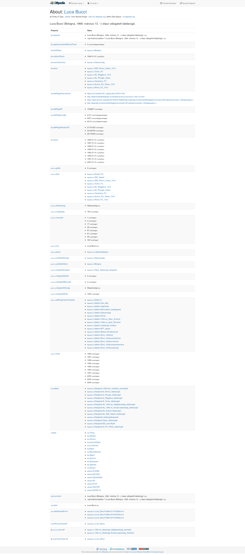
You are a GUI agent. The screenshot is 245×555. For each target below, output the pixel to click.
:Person (91, 439)
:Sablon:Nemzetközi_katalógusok (104, 309)
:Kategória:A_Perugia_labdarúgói (104, 394)
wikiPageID (56, 109)
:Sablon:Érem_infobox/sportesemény (105, 344)
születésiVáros (59, 264)
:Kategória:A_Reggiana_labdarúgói (104, 398)
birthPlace (56, 50)
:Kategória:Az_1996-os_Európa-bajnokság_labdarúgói (112, 407)
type (53, 432)
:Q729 (92, 483)
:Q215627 (93, 474)
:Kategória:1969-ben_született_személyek (107, 388)
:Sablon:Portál (96, 315)
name (57, 529)
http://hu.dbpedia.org (97, 16)
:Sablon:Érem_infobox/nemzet (102, 341)
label (54, 505)
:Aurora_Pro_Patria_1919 (101, 84)
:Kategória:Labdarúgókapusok (102, 417)
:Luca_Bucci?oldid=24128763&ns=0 (105, 514)
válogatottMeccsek (61, 282)
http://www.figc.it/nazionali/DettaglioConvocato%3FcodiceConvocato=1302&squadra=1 (122, 103)
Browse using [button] (77, 3)
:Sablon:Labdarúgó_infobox (101, 325)
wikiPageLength (58, 115)
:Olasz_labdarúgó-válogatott (102, 270)
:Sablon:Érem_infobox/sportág (103, 347)
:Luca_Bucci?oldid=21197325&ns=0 (105, 511)
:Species (91, 464)
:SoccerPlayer (94, 442)
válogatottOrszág (60, 288)
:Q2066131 (94, 490)
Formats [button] (93, 3)
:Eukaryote (92, 461)
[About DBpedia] (57, 3)
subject (55, 388)
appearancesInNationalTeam (64, 44)
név (55, 246)
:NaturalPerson (94, 452)
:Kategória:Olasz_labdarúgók (102, 420)
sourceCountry (58, 62)
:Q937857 (93, 487)
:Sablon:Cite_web (97, 303)
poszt (55, 252)
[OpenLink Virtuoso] (101, 549)
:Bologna (94, 50)
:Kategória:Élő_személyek (101, 423)
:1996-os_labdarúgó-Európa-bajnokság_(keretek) (110, 533)
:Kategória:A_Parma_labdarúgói (103, 391)
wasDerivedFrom (59, 511)
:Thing (90, 432)
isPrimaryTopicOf (59, 523)
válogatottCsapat (60, 270)
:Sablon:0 (94, 300)
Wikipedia (105, 552)
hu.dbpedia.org (129, 16)
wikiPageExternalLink (61, 93)
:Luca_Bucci (96, 523)
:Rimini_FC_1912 (97, 87)
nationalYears (57, 56)
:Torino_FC (95, 71)
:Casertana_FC (96, 81)
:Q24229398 (94, 477)
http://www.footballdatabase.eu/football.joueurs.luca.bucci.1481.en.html (115, 96)
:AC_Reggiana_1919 (99, 74)
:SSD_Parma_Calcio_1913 (101, 68)
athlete (67, 16)
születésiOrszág (60, 258)
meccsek (57, 217)
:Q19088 (93, 471)
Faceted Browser (169, 3)
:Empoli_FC (95, 174)
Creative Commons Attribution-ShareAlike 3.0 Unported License (143, 552)
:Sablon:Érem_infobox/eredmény (104, 338)
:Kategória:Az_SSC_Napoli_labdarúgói (106, 414)
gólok (55, 168)
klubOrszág (58, 205)
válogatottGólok (60, 276)
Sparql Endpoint (188, 3)
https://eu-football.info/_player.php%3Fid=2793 (106, 93)
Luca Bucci (75, 11)
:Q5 (91, 480)
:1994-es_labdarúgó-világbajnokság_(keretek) (109, 529)
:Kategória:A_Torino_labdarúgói (103, 401)
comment (56, 496)
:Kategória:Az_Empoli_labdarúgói (104, 410)
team (54, 68)
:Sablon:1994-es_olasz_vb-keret (103, 319)
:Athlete (91, 436)
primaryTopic (59, 539)
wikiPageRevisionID (60, 127)
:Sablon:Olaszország (99, 312)
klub (55, 174)
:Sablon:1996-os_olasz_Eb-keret (103, 322)
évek (55, 353)
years (54, 139)
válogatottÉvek (59, 294)
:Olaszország (96, 62)
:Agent (90, 448)
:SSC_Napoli (95, 177)
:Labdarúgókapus (97, 252)
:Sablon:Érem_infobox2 (100, 335)
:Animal (91, 458)
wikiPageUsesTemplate (63, 300)
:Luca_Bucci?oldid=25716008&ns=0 (105, 517)
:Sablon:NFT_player (98, 328)
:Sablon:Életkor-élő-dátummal (102, 331)
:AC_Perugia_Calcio (98, 78)
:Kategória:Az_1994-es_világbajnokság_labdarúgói (111, 404)
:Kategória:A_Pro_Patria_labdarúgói (105, 426)
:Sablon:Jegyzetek (98, 306)
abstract (55, 35)
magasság (57, 211)
